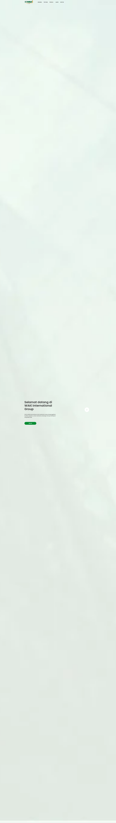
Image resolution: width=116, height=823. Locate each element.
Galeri (57, 2)
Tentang (46, 2)
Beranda (40, 2)
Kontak (62, 2)
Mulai (30, 423)
